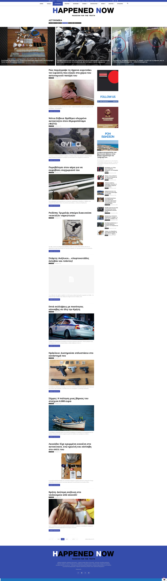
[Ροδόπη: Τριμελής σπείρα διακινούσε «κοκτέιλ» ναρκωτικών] (71, 232)
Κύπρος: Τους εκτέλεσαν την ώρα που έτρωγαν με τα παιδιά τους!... (111, 177)
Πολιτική (87, 0)
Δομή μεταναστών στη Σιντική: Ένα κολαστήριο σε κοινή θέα (111, 192)
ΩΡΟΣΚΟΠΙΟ (120, 3)
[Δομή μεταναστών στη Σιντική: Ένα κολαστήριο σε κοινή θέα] (100, 193)
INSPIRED (50, 22)
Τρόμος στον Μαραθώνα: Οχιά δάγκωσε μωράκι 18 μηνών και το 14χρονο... (111, 232)
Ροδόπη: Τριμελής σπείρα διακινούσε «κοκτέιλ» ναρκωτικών (70, 214)
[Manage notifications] (164, 578)
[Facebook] (111, 1)
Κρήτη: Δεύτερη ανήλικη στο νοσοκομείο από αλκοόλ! (65, 493)
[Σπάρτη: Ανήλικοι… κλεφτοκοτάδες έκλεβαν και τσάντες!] (71, 279)
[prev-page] (50, 539)
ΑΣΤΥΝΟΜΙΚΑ (58, 3)
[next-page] (77, 539)
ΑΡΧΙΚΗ (41, 3)
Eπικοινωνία (97, 0)
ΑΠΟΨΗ (103, 3)
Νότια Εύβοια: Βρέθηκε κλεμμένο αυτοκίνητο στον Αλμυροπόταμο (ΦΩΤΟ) (68, 121)
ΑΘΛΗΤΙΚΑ (111, 3)
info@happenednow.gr (86, 569)
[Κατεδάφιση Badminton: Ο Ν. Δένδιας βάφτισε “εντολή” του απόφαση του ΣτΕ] (100, 224)
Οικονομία (92, 0)
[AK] (107, 127)
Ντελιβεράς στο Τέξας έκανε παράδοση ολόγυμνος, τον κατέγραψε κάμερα (111, 169)
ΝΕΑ (73, 22)
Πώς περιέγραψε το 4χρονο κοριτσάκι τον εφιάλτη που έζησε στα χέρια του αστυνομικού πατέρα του (70, 73)
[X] (115, 1)
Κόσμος (83, 0)
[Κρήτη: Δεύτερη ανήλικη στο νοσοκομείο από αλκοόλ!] (71, 511)
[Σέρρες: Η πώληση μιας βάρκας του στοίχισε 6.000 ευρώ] (71, 418)
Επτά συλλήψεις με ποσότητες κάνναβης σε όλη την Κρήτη (66, 308)
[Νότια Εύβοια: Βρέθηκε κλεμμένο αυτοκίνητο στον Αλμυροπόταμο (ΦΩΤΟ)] (71, 141)
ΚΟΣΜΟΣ (84, 3)
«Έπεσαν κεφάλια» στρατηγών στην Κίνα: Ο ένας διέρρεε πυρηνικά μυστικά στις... (111, 184)
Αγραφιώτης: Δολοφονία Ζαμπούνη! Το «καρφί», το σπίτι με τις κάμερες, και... (111, 217)
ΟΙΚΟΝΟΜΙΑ (75, 3)
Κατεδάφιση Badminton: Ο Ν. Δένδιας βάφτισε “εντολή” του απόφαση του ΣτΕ (111, 224)
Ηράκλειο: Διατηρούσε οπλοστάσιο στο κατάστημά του (71, 354)
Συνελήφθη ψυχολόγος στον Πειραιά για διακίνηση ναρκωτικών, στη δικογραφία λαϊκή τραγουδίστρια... (110, 200)
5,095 (59, 539)
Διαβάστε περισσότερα (54, 111)
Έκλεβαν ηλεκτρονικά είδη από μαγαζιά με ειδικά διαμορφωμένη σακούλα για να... (111, 209)
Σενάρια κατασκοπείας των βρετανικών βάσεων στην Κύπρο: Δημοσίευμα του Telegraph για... (106, 154)
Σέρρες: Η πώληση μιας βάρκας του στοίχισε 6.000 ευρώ (68, 400)
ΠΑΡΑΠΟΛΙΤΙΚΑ (93, 3)
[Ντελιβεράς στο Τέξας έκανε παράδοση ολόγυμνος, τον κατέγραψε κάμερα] (100, 169)
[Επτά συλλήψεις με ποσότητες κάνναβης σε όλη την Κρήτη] (71, 326)
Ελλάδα (79, 0)
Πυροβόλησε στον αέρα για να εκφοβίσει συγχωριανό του (66, 169)
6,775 (74, 539)
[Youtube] (117, 1)
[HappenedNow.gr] (83, 11)
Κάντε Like (115, 101)
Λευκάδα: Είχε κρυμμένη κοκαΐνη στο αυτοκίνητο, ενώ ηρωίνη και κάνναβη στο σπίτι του (70, 446)
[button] (127, 3)
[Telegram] (113, 1)
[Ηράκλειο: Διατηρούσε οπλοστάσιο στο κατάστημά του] (71, 372)
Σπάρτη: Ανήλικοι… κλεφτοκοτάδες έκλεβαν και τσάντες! (69, 259)
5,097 (67, 539)
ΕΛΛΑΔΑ (49, 3)
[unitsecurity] (107, 90)
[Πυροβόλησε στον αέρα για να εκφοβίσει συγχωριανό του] (71, 187)
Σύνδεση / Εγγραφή (73, 0)
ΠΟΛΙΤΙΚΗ (67, 3)
